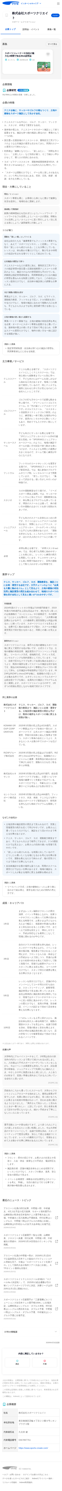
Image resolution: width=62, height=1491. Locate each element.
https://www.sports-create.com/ (33, 1448)
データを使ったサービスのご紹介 (15, 1478)
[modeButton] (31, 3)
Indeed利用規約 (25, 1482)
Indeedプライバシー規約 (42, 1478)
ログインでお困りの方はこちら (35, 1474)
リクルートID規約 (9, 1482)
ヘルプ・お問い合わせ (11, 1474)
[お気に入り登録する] (48, 54)
